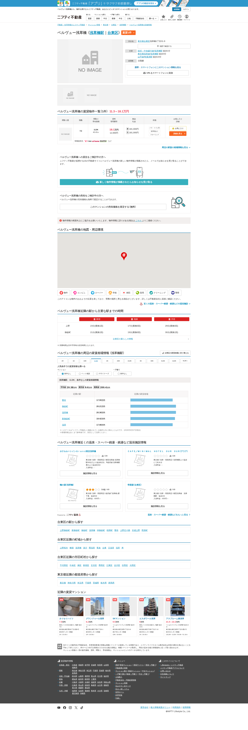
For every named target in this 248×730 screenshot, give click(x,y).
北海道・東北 (64, 665)
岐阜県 (81, 679)
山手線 (141, 57)
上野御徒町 (65, 530)
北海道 (74, 665)
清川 (85, 548)
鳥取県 (87, 685)
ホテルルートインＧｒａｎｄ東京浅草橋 (78, 451)
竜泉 (99, 548)
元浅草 (111, 548)
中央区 (73, 565)
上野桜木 (64, 548)
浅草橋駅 (97, 33)
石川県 (99, 676)
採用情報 (187, 707)
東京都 (141, 41)
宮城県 (93, 665)
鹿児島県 (75, 693)
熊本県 (93, 691)
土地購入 (118, 677)
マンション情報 (121, 683)
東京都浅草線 (144, 54)
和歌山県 (107, 682)
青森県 (81, 665)
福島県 (74, 668)
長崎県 (87, 691)
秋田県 (99, 665)
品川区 (117, 565)
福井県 (106, 676)
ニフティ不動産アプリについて (172, 668)
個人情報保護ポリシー (160, 707)
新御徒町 (66, 419)
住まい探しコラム (122, 689)
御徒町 (65, 406)
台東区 (112, 33)
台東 (104, 548)
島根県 (93, 685)
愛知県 (74, 679)
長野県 (87, 676)
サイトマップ (165, 677)
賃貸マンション (126, 665)
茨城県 (96, 583)
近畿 (61, 682)
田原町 (145, 530)
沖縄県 (82, 693)
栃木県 (104, 583)
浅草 (64, 425)
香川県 (74, 688)
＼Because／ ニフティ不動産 (171, 665)
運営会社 (144, 707)
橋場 (72, 548)
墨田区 (102, 565)
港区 (79, 565)
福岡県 (74, 691)
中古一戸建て (144, 674)
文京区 (94, 565)
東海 (61, 679)
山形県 (106, 665)
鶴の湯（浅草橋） (67, 485)
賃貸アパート (138, 665)
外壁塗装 (118, 695)
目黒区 (125, 565)
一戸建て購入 (120, 674)
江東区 (109, 565)
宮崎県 (106, 691)
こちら (138, 220)
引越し (118, 698)
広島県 (74, 685)
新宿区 (86, 565)
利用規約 (177, 707)
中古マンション (148, 671)
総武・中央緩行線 (146, 51)
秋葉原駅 (148, 57)
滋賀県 (93, 682)
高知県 (87, 688)
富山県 (93, 676)
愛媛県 (81, 688)
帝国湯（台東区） (135, 485)
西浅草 (92, 548)
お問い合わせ (165, 671)
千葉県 (88, 583)
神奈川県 (72, 583)
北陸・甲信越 (64, 676)
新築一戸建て (132, 674)
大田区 (133, 565)
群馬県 (111, 583)
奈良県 (99, 682)
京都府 (87, 682)
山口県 (99, 685)
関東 (61, 671)
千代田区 (64, 565)
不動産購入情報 (121, 668)
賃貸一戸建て (151, 665)
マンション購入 (121, 671)
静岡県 (87, 679)
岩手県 (87, 665)
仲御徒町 (101, 530)
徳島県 (106, 685)
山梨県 (81, 676)
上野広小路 (125, 530)
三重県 (93, 679)
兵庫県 (81, 682)
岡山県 (81, 685)
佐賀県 (81, 691)
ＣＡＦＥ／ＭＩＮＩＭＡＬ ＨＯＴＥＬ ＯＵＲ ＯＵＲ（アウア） (158, 451)
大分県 (99, 691)
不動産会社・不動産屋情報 (125, 680)
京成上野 (136, 530)
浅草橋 (65, 412)
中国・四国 (63, 685)
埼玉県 (80, 583)
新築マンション (134, 671)
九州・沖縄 (63, 691)
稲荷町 (110, 530)
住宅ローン (119, 692)
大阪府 (74, 682)
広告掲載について (167, 674)
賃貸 (117, 665)
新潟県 (74, 676)
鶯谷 (64, 400)
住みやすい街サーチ (123, 686)
